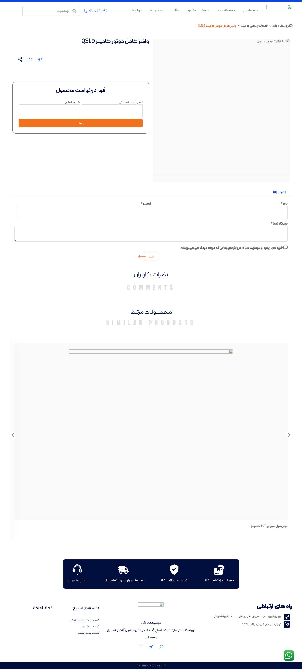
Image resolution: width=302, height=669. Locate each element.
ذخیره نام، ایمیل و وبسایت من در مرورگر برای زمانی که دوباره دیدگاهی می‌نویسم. (232, 247)
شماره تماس (72, 102)
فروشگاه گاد (281, 26)
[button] (40, 59)
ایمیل (146, 203)
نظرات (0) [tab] (279, 192)
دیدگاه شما (279, 223)
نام (284, 203)
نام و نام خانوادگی (131, 102)
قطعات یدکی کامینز (254, 26)
